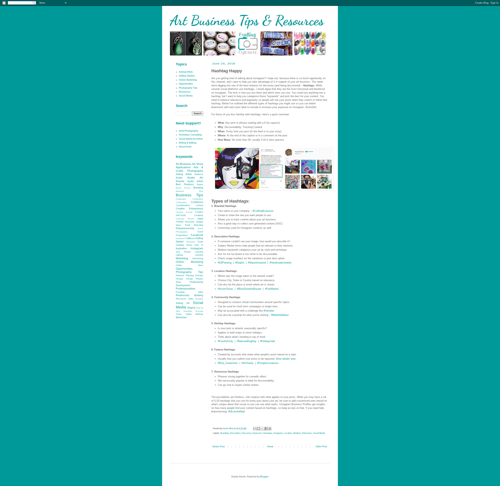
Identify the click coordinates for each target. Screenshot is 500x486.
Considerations (183, 205)
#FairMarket (272, 288)
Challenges (181, 199)
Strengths (187, 311)
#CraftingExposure (263, 210)
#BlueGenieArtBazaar (249, 288)
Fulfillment (190, 238)
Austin (179, 177)
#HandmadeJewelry (281, 262)
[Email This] (255, 429)
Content (199, 205)
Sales (191, 298)
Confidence (197, 202)
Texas (179, 314)
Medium (297, 433)
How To (198, 245)
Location (288, 433)
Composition (181, 202)
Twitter (189, 314)
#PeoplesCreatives (268, 363)
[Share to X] (262, 429)
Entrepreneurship (185, 228)
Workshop (181, 317)
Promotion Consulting (190, 134)
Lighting (179, 255)
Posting (179, 279)
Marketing (182, 258)
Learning (199, 252)
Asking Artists (186, 72)
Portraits (199, 275)
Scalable (199, 299)
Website (199, 314)
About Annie (185, 146)
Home (270, 446)
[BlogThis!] (259, 429)
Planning (190, 275)
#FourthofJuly (225, 341)
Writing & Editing (187, 142)
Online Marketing (188, 80)
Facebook (197, 235)
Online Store (189, 265)
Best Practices (185, 184)
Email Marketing (194, 225)
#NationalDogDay (246, 341)
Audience (198, 174)
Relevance (307, 433)
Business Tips (189, 195)
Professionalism (185, 288)
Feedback (180, 238)
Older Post (321, 446)
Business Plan (189, 191)
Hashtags (267, 433)
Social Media (319, 433)
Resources (184, 91)
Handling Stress (184, 245)
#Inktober (269, 310)
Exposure (257, 433)
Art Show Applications (189, 165)
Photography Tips (188, 88)
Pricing (189, 279)
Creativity (198, 215)
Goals (200, 241)
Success (199, 311)
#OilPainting (224, 262)
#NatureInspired (257, 262)
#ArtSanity (248, 363)
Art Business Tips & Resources (247, 20)
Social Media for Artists (191, 139)
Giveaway (190, 242)
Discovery (246, 433)
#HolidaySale (267, 341)
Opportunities (186, 83)
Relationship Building (189, 295)
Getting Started (187, 75)
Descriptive (235, 433)
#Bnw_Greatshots (228, 363)
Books (200, 184)
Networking (197, 258)
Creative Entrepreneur (189, 208)
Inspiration (181, 248)
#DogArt (239, 262)
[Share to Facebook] (266, 429)
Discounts (190, 222)
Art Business (183, 163)
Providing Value (189, 292)
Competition (197, 199)
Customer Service (185, 219)
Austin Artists (195, 181)
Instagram (278, 433)
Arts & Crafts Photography (189, 169)
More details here (286, 358)
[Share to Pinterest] (270, 429)
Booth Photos (183, 188)
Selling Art (182, 303)
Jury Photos (183, 252)
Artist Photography (188, 131)
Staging (191, 307)
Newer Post (218, 446)
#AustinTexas (225, 288)
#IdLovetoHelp (236, 411)
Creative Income (184, 212)
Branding (224, 433)
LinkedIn (199, 255)
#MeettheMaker (280, 315)
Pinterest (180, 275)
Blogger (264, 476)
